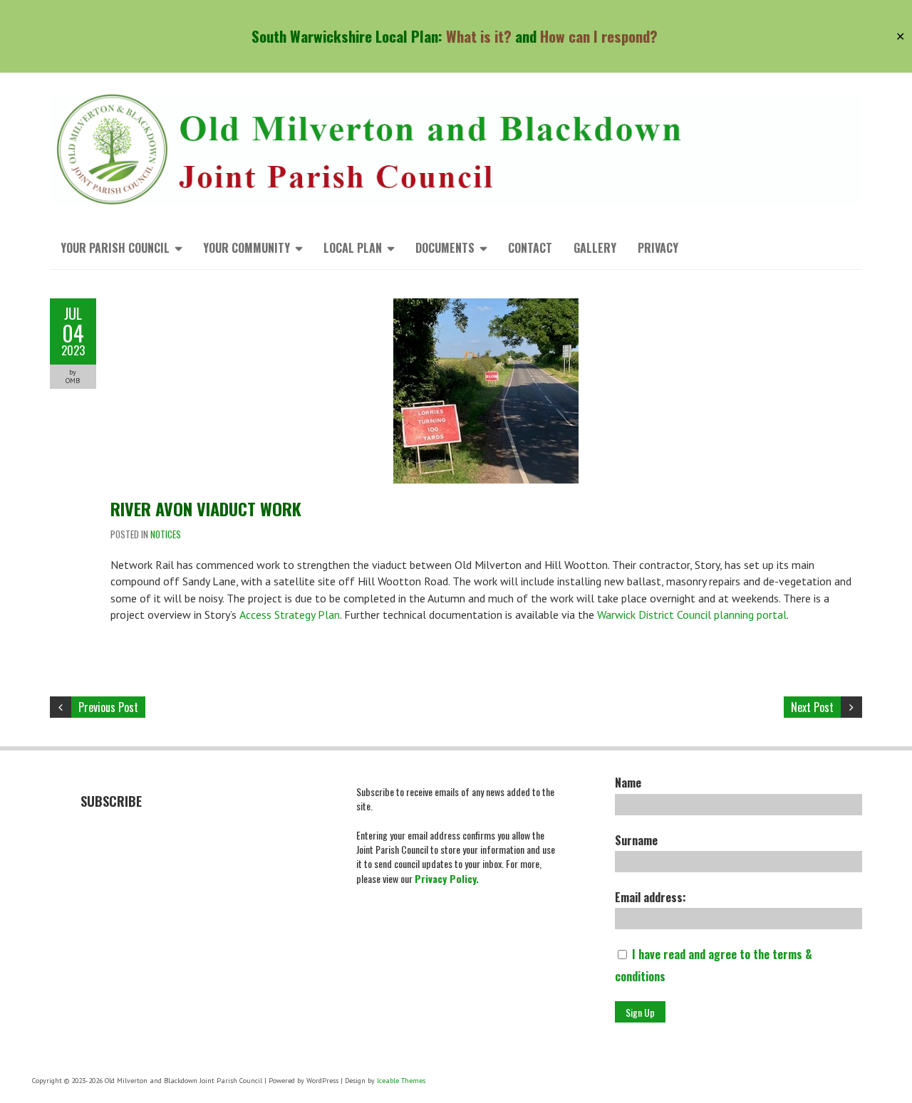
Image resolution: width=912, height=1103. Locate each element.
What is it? (479, 36)
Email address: (650, 897)
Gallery (595, 247)
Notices (165, 534)
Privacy (658, 247)
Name (628, 782)
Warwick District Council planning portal (692, 614)
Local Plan (352, 247)
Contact (530, 247)
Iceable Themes (401, 1080)
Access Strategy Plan (289, 614)
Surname (636, 840)
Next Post (812, 707)
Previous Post (108, 707)
